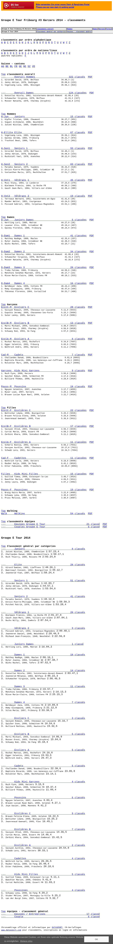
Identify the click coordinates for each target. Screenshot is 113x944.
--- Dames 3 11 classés (43, 686)
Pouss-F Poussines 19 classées (44, 490)
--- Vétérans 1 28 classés (43, 612)
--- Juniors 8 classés (43, 549)
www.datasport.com (11, 930)
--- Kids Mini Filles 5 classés (43, 874)
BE (7, 66)
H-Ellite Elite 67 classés (43, 132)
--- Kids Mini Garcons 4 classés (43, 782)
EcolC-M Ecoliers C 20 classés (43, 307)
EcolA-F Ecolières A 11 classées (44, 442)
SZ (29, 66)
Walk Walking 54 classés (43, 513)
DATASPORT (57, 927)
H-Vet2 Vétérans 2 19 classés (43, 196)
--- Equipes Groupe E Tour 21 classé (50, 524)
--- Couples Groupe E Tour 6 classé (50, 527)
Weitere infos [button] (26, 941)
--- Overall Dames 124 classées (44, 93)
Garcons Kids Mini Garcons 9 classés (43, 370)
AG (2, 66)
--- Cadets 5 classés (43, 766)
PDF (90, 77)
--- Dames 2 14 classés (43, 670)
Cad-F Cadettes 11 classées (44, 458)
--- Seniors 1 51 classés (43, 580)
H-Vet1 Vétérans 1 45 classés (43, 180)
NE (24, 66)
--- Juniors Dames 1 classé (42, 644)
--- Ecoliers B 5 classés (43, 734)
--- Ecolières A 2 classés (43, 845)
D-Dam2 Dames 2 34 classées (44, 251)
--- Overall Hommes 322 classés (43, 77)
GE (20, 66)
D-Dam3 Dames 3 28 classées (44, 267)
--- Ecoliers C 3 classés (43, 718)
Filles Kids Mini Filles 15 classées (44, 474)
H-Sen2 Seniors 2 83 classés (43, 164)
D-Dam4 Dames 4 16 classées (44, 283)
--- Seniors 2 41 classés (43, 596)
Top (3, 74)
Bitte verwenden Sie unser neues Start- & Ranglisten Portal (62, 4)
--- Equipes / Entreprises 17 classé (50, 914)
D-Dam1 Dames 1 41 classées (44, 235)
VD (33, 66)
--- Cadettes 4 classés (43, 858)
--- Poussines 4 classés (43, 890)
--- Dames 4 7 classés (43, 702)
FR (15, 66)
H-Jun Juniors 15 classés (43, 116)
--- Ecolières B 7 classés (43, 829)
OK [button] (96, 939)
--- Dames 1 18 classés (43, 654)
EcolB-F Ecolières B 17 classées (44, 426)
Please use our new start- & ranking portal (55, 7)
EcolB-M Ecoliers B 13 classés (43, 323)
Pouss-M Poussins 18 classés (43, 386)
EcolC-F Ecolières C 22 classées (44, 410)
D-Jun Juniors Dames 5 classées (44, 220)
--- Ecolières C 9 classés (43, 813)
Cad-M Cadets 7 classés (43, 355)
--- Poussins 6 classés (43, 797)
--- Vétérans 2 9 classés (43, 628)
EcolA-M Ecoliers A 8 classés (43, 339)
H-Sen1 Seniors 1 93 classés (43, 148)
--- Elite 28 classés (43, 565)
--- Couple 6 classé (50, 916)
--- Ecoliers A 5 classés (43, 750)
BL (11, 66)
